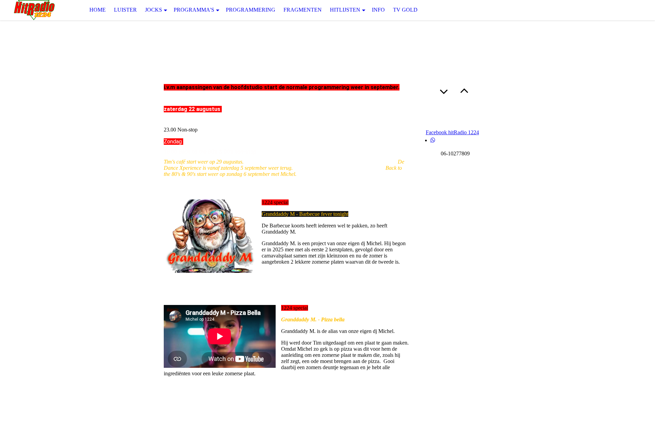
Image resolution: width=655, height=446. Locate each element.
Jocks (153, 10)
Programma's (194, 10)
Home (97, 10)
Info (378, 10)
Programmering (250, 10)
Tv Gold (405, 10)
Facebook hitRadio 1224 (452, 132)
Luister (125, 10)
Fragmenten (302, 10)
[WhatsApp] (433, 140)
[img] (34, 10)
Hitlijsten (345, 10)
